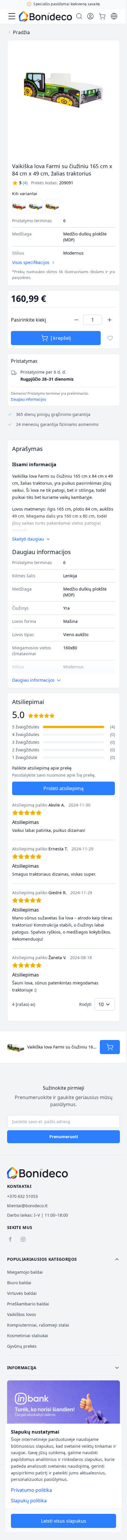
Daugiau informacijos (28, 399)
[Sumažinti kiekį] (76, 320)
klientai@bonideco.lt (27, 1205)
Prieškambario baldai (28, 1304)
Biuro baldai (19, 1282)
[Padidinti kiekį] (109, 319)
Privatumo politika (31, 1490)
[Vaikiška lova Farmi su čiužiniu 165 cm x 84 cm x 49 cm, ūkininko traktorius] (36, 206)
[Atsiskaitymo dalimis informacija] (63, 1414)
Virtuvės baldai (22, 1293)
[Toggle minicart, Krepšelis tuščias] (102, 16)
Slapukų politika (29, 1500)
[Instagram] (23, 1239)
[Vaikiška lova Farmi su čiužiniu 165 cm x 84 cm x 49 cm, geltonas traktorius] (52, 206)
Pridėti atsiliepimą (63, 788)
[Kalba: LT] (114, 16)
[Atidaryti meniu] (12, 16)
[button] (19, 183)
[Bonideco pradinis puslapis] (37, 1173)
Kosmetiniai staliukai (27, 1335)
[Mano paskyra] (90, 16)
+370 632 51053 (22, 1196)
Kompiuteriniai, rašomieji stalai (38, 1325)
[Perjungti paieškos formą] (79, 16)
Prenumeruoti (63, 1136)
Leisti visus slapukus (63, 1521)
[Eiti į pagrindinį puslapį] (45, 16)
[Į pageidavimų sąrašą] (110, 338)
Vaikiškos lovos (21, 1314)
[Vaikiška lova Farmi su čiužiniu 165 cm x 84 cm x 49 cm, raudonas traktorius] (19, 206)
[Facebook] (10, 1239)
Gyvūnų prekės (22, 1346)
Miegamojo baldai (25, 1272)
